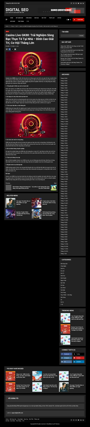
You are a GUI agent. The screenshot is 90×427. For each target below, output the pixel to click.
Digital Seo (17, 9)
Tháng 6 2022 (64, 184)
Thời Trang (21, 21)
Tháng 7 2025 (64, 102)
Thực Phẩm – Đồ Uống (66, 295)
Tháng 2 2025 (64, 114)
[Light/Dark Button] (67, 19)
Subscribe (80, 19)
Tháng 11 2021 (64, 200)
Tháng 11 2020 (64, 217)
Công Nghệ (29, 17)
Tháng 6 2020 (64, 229)
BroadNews (49, 424)
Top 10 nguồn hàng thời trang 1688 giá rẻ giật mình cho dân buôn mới (65, 318)
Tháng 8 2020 (64, 225)
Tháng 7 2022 (64, 181)
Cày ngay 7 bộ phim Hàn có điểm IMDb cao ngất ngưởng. (10, 203)
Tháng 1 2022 (64, 196)
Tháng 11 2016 (64, 249)
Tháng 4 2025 (64, 109)
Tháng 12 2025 (64, 90)
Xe (61, 299)
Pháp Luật (52, 17)
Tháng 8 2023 (64, 155)
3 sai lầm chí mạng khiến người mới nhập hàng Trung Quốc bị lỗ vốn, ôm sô (37, 376)
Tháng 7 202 (64, 253)
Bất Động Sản (19, 17)
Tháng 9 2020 (64, 222)
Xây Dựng (63, 297)
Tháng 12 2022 (64, 174)
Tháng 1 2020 (64, 241)
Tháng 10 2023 (64, 150)
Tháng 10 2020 (64, 220)
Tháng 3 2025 (64, 112)
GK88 (26, 81)
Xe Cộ (62, 302)
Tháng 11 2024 (64, 121)
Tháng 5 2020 (64, 232)
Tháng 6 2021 (64, 208)
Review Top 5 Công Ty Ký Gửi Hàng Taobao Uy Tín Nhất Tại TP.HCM (65, 329)
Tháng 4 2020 (64, 234)
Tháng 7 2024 (64, 128)
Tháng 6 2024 (64, 131)
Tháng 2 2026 (64, 85)
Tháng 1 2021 (64, 212)
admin (8, 46)
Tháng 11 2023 (64, 148)
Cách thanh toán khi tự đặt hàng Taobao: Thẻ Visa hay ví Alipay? (65, 340)
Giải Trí (7, 31)
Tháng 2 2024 (64, 140)
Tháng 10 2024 (64, 124)
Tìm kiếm (65, 32)
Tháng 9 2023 (64, 152)
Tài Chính (63, 290)
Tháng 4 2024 (64, 136)
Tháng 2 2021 (64, 210)
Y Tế (28, 21)
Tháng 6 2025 (64, 104)
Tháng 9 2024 (64, 126)
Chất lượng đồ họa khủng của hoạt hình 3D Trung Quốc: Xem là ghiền (36, 214)
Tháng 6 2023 (64, 160)
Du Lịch (62, 271)
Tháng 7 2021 (64, 205)
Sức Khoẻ (12, 21)
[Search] (70, 19)
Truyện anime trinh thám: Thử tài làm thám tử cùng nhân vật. (36, 203)
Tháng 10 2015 (64, 251)
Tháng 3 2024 (64, 138)
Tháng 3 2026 (64, 83)
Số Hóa (59, 17)
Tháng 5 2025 (64, 107)
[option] (72, 318)
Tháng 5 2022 (64, 186)
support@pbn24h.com (17, 413)
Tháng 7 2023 (64, 157)
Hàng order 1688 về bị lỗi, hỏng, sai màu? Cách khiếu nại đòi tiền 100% (10, 376)
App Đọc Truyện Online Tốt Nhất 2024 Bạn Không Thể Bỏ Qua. (10, 214)
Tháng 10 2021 (64, 203)
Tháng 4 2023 (64, 164)
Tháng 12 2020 (64, 215)
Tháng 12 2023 (64, 145)
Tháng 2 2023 (64, 169)
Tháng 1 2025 (64, 116)
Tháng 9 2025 (64, 97)
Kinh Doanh (63, 278)
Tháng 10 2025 (64, 95)
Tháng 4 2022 (64, 188)
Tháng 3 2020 (64, 237)
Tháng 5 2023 (64, 162)
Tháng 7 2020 (64, 227)
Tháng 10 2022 (64, 179)
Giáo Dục (36, 17)
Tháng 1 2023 (64, 172)
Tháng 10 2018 (64, 246)
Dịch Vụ (62, 268)
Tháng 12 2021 (64, 198)
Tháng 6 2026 (64, 78)
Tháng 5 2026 (64, 80)
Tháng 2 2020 (64, 239)
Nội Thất (44, 17)
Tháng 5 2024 (64, 133)
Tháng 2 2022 (64, 193)
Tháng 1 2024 (64, 143)
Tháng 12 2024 (64, 119)
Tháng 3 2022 (64, 191)
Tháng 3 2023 (64, 167)
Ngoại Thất (63, 280)
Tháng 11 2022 (64, 176)
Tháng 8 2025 (64, 100)
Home (11, 17)
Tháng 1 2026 (64, 88)
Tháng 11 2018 (64, 244)
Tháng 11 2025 (64, 92)
